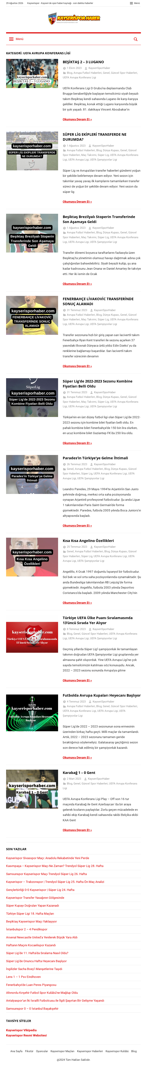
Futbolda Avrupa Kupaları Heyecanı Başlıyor (102, 695)
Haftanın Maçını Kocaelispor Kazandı (31, 945)
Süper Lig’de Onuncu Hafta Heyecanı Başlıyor (36, 961)
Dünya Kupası (111, 150)
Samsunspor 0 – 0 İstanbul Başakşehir (32, 1008)
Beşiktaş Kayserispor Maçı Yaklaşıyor (31, 921)
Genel (106, 72)
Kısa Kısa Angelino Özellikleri (88, 540)
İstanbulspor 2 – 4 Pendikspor (26, 929)
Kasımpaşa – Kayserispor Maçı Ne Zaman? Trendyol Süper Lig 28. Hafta (54, 866)
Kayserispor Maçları (62, 1051)
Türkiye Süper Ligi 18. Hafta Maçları (30, 913)
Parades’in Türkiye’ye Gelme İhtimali (95, 458)
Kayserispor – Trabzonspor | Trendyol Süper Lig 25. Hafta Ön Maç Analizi (55, 882)
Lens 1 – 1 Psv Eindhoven (23, 977)
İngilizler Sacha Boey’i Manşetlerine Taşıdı (34, 969)
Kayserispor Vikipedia (21, 1030)
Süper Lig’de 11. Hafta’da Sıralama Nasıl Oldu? (37, 953)
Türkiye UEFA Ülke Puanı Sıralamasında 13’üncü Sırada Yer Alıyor (98, 620)
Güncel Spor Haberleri (124, 72)
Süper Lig (103, 155)
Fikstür (29, 1051)
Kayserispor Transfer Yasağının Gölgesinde (35, 897)
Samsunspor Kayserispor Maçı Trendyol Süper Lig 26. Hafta (46, 874)
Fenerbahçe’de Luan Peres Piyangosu (31, 985)
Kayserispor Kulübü (117, 1051)
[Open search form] (136, 39)
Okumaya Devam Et (76, 119)
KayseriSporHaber (99, 68)
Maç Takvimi (88, 155)
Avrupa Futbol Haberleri (88, 72)
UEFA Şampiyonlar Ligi (103, 159)
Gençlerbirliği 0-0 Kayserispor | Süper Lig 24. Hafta (40, 890)
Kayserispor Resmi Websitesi (26, 1035)
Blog (69, 72)
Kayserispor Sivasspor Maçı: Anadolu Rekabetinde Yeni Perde (47, 858)
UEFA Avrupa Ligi (78, 159)
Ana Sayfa (16, 1051)
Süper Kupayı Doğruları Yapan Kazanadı (32, 905)
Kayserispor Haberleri (90, 1051)
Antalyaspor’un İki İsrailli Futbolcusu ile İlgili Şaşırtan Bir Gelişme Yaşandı (55, 1000)
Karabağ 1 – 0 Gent (79, 772)
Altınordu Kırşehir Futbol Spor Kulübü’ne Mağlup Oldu (42, 992)
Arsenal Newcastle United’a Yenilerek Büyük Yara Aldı (41, 937)
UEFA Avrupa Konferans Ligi (79, 77)
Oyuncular (42, 1051)
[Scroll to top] (140, 1058)
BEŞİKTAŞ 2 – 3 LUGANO (83, 61)
